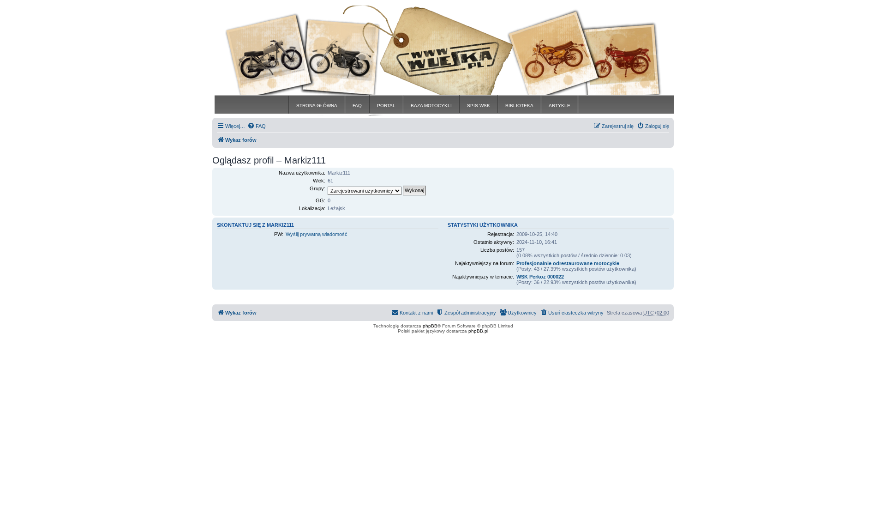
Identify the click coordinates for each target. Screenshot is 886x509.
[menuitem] (256, 126)
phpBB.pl (478, 330)
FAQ (357, 105)
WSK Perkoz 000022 (540, 276)
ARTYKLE (559, 105)
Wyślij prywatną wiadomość (316, 234)
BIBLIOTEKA (519, 105)
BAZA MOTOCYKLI (431, 105)
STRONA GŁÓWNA (316, 105)
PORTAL (386, 105)
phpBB (430, 325)
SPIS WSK (478, 105)
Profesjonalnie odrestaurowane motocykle (567, 263)
